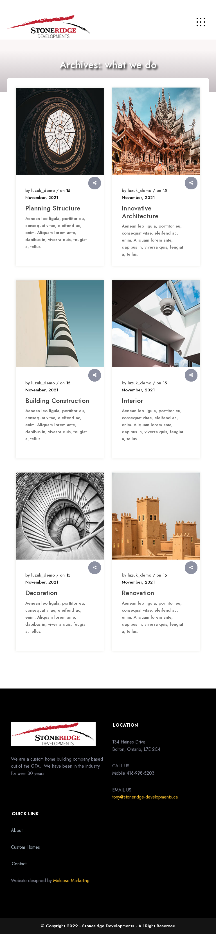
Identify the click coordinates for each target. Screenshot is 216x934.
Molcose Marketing (71, 880)
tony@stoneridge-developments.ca (145, 797)
